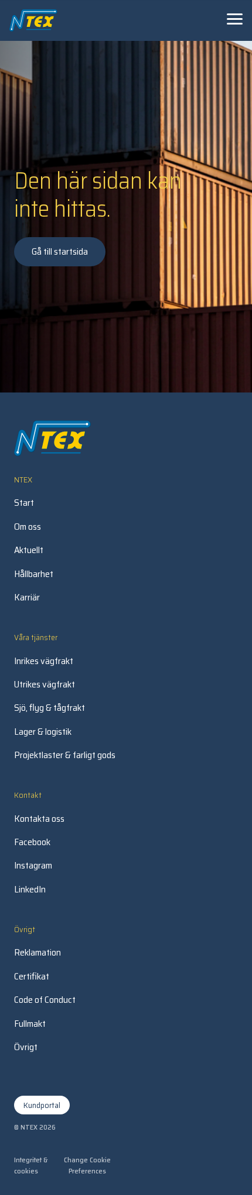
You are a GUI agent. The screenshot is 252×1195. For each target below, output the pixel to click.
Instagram (33, 865)
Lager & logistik (42, 731)
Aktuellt (28, 550)
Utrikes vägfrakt (44, 684)
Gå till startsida (60, 251)
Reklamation (37, 952)
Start (24, 502)
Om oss (27, 526)
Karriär (27, 597)
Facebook (32, 842)
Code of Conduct (45, 999)
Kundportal (41, 1105)
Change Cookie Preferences (87, 1165)
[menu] (234, 18)
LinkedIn (30, 889)
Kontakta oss (39, 818)
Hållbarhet (33, 574)
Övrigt (26, 1047)
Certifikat (31, 976)
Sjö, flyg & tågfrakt (49, 707)
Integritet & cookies (30, 1165)
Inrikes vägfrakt (43, 661)
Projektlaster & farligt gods (64, 755)
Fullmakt (30, 1023)
